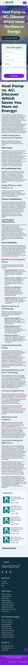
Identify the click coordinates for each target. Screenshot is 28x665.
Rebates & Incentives (7, 607)
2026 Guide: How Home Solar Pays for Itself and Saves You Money (16, 508)
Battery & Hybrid (6, 594)
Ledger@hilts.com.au (7, 648)
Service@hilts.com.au (7, 646)
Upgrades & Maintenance (9, 609)
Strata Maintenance (7, 633)
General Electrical (6, 626)
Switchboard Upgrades (8, 635)
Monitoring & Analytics (8, 605)
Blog (3, 585)
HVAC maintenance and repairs (11, 427)
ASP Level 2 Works (7, 620)
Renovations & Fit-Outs (8, 630)
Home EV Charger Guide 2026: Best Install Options (17, 498)
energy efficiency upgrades (10, 256)
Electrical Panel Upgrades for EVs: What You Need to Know (15, 519)
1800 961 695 (5, 650)
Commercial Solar (7, 596)
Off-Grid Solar (5, 598)
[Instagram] (10, 572)
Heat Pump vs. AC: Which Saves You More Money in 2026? (17, 538)
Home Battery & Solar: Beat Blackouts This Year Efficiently (16, 529)
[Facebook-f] (6, 572)
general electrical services (12, 472)
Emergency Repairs (7, 622)
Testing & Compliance (8, 637)
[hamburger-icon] (24, 3)
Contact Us (5, 583)
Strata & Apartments (7, 602)
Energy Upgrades (6, 624)
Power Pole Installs (7, 628)
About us (4, 581)
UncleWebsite (18, 657)
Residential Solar (6, 600)
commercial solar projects (17, 408)
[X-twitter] (3, 572)
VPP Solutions (5, 611)
